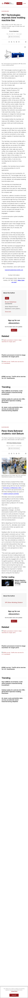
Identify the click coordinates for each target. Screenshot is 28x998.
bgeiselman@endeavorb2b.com (14, 270)
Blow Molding (5, 11)
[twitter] (14, 42)
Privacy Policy (14, 991)
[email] (19, 42)
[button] (3, 3)
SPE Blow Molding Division (14, 443)
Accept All (14, 995)
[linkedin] (11, 42)
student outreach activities (11, 493)
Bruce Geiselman (14, 31)
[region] (14, 992)
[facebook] (9, 42)
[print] (25, 42)
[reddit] (16, 42)
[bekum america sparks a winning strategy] (8, 583)
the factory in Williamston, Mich (12, 488)
